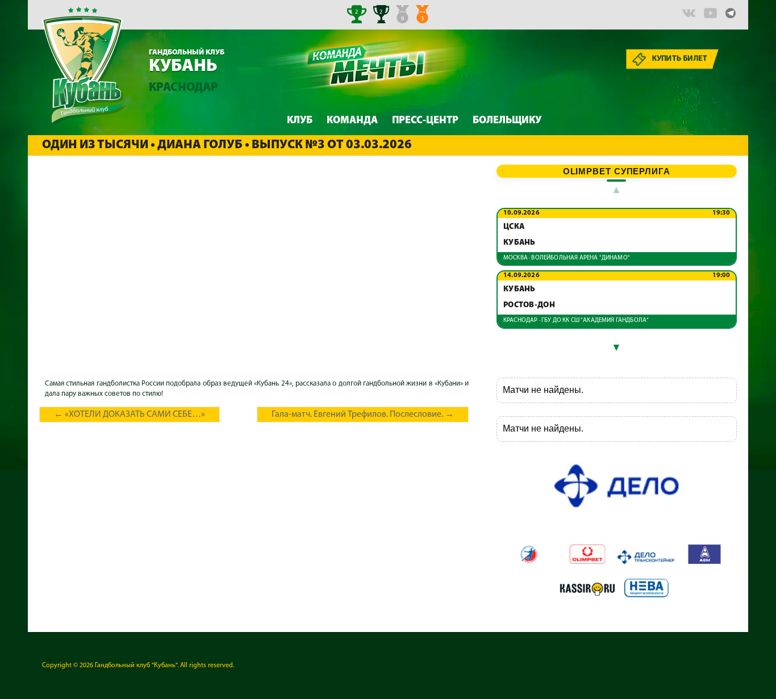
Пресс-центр (425, 121)
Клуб (299, 121)
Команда (352, 121)
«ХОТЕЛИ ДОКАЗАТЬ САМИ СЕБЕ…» (129, 414)
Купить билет (680, 59)
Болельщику (507, 121)
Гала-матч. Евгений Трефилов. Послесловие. (363, 414)
